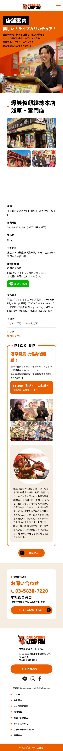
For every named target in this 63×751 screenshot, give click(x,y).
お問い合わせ (34, 668)
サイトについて (21, 723)
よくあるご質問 (21, 706)
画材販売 (18, 735)
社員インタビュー (22, 717)
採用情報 (18, 711)
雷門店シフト (14, 336)
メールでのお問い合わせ (30, 610)
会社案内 (18, 700)
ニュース (18, 694)
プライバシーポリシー (24, 729)
